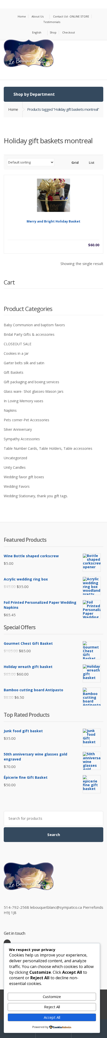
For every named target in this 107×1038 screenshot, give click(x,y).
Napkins (10, 410)
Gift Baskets (13, 372)
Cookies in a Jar (16, 353)
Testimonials (51, 22)
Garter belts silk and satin (24, 362)
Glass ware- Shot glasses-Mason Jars (33, 391)
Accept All (52, 1017)
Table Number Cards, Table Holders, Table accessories (48, 448)
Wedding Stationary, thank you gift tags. (36, 496)
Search (53, 834)
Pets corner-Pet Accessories (26, 420)
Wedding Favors (17, 486)
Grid (75, 162)
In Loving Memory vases (23, 400)
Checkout (68, 32)
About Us (38, 16)
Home (22, 16)
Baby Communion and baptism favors (34, 324)
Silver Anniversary (18, 429)
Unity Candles (15, 467)
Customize (52, 996)
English (36, 32)
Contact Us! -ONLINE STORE (71, 16)
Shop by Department (33, 94)
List (91, 162)
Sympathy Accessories (22, 438)
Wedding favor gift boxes (24, 476)
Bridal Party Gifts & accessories (29, 334)
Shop (53, 32)
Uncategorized (15, 458)
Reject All (52, 1006)
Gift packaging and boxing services (31, 382)
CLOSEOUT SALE (17, 344)
